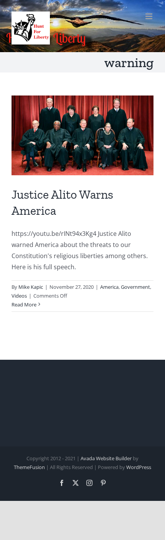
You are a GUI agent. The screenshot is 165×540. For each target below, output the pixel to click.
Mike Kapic (30, 286)
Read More (24, 304)
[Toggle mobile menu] (149, 16)
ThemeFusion (29, 467)
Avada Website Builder (106, 458)
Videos (19, 295)
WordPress (138, 467)
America (109, 286)
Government (135, 286)
